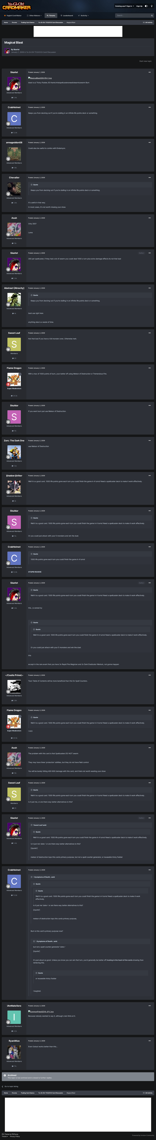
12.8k (15, 133)
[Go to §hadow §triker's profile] (14, 487)
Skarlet (16, 49)
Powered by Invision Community (143, 1135)
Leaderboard (68, 15)
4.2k (15, 1031)
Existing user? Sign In (124, 6)
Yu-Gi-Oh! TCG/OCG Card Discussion (41, 52)
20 (15, 358)
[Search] (152, 15)
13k (14, 243)
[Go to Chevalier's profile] (14, 189)
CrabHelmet (14, 107)
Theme (4, 1136)
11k (15, 431)
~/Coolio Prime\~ (14, 675)
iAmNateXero (14, 1005)
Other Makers (34, 15)
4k (15, 313)
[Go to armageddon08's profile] (14, 154)
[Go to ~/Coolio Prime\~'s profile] (14, 686)
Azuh (14, 218)
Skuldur (14, 405)
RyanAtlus (14, 1041)
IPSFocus (15, 1134)
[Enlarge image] (40, 78)
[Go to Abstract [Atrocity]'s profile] (14, 299)
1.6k (15, 168)
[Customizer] (146, 6)
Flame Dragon (14, 368)
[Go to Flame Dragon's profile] (14, 379)
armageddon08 (14, 142)
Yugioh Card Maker (13, 15)
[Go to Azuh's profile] (14, 229)
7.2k (15, 466)
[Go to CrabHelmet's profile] (14, 118)
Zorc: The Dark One (14, 440)
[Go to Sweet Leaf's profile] (14, 344)
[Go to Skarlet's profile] (7, 51)
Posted (36, 72)
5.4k (15, 98)
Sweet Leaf (14, 333)
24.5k (15, 396)
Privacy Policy (15, 1136)
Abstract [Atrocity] (14, 288)
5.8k (15, 700)
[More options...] (149, 72)
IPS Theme (5, 1134)
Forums (52, 15)
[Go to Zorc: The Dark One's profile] (14, 452)
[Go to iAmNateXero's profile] (14, 1017)
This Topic (142, 15)
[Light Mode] (151, 6)
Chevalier (14, 177)
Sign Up (139, 6)
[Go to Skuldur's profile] (14, 417)
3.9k (15, 203)
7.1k (14, 1066)
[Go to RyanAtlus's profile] (14, 1052)
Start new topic (145, 61)
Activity (83, 15)
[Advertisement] (78, 31)
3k (15, 501)
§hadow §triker (14, 475)
